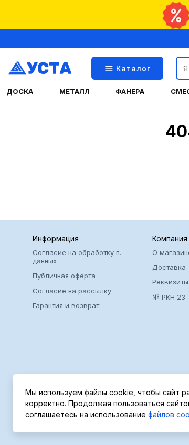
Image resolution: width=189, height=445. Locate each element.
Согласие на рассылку (72, 291)
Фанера (130, 91)
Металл (74, 91)
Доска (19, 91)
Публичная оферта (64, 275)
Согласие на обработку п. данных (77, 256)
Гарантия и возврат (66, 305)
